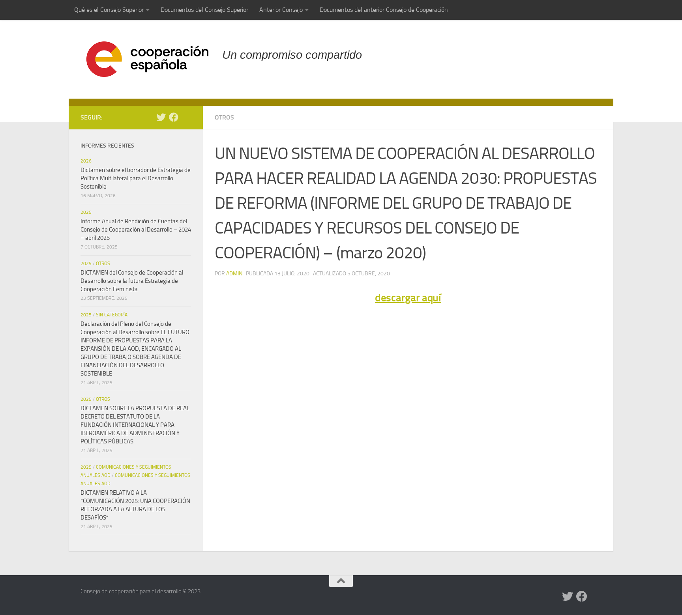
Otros (224, 117)
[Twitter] (161, 117)
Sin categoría (111, 315)
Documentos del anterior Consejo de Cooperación (384, 9)
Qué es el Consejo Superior (109, 9)
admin (234, 273)
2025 (86, 212)
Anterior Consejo (281, 9)
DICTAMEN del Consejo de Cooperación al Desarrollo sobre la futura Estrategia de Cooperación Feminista (132, 281)
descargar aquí (408, 298)
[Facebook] (173, 117)
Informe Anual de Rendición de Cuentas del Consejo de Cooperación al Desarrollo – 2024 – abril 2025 (136, 229)
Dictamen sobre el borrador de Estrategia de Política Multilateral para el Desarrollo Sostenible (136, 178)
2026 (86, 161)
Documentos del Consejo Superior (204, 9)
